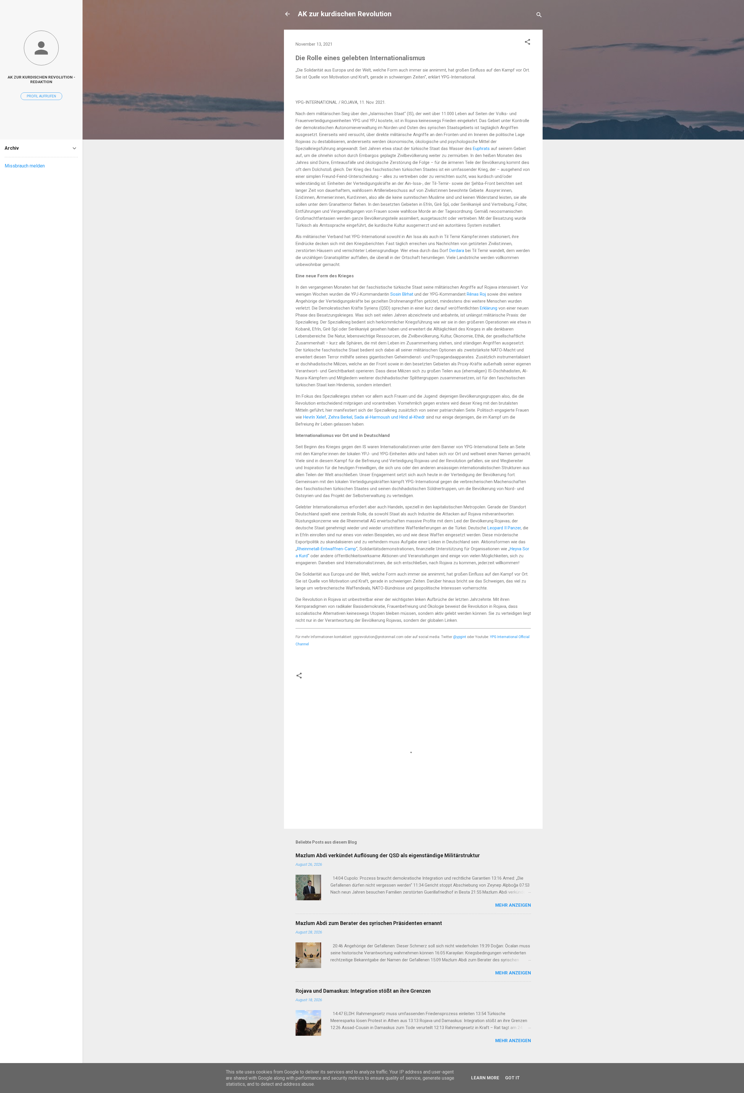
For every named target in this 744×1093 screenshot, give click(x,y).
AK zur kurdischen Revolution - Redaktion (41, 79)
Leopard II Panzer (504, 528)
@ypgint (459, 637)
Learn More (485, 1078)
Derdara (456, 250)
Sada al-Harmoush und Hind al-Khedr (389, 417)
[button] (527, 42)
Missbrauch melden (25, 166)
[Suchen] (539, 16)
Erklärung (488, 308)
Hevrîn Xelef (314, 417)
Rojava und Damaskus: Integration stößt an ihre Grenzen (363, 991)
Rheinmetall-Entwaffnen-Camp (326, 548)
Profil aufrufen (41, 96)
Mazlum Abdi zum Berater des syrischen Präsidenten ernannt (369, 923)
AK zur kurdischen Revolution (344, 14)
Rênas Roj (476, 294)
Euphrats (481, 148)
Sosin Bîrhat (401, 294)
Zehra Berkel (340, 417)
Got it (512, 1078)
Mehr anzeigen (513, 905)
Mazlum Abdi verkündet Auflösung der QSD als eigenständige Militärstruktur (388, 855)
